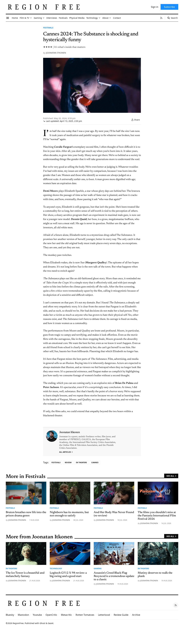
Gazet (50, 623)
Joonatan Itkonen (56, 52)
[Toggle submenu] (31, 18)
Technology (56, 568)
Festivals (48, 27)
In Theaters (81, 462)
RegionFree (18, 623)
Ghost (42, 623)
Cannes (94, 462)
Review (68, 462)
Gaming (97, 568)
